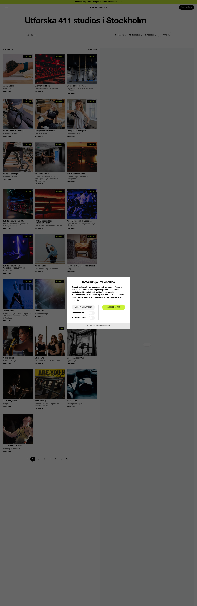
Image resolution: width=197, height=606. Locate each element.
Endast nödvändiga (83, 307)
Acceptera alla (114, 307)
